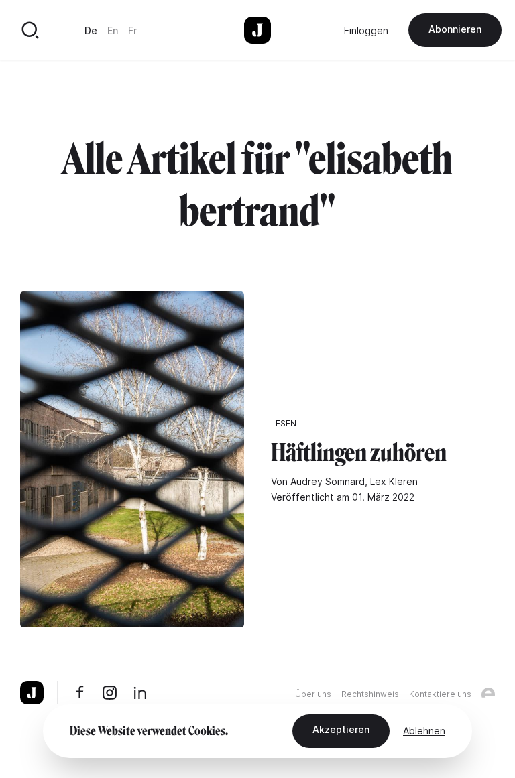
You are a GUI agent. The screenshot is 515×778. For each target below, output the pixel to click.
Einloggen (366, 30)
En (112, 30)
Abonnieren (454, 29)
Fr (132, 30)
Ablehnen (424, 730)
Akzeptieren (340, 729)
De (90, 30)
